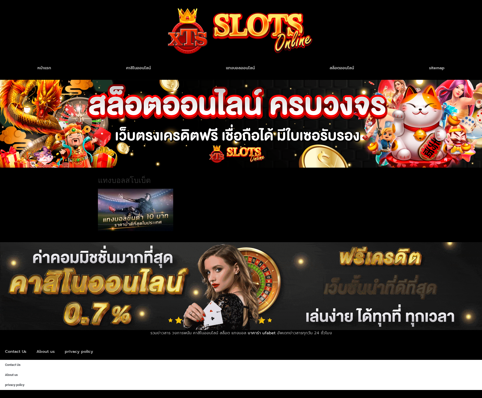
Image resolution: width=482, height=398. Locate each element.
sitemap (437, 68)
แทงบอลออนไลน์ (240, 68)
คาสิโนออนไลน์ (138, 68)
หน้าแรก (44, 68)
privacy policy (79, 352)
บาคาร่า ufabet (262, 333)
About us (45, 352)
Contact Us (15, 352)
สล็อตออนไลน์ (342, 68)
